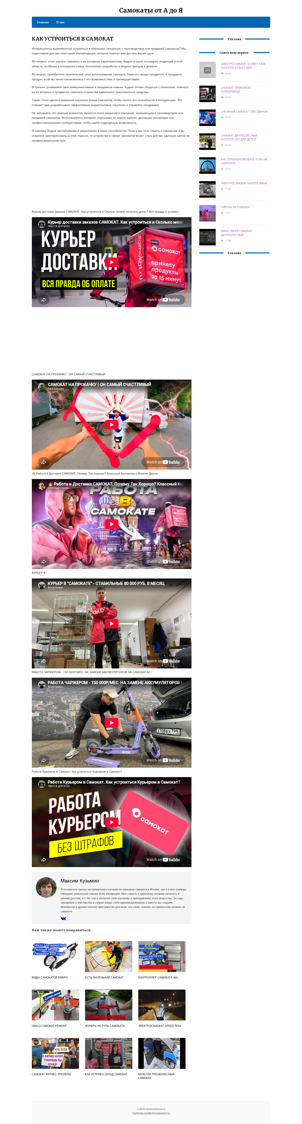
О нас (60, 22)
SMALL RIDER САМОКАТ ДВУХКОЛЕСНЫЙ (236, 233)
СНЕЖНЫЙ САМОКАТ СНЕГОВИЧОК (244, 111)
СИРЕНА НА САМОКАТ (235, 207)
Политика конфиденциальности (151, 1113)
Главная (43, 22)
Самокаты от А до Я (151, 10)
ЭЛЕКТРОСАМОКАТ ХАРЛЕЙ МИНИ (244, 183)
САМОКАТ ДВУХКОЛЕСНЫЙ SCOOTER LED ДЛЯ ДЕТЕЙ (239, 137)
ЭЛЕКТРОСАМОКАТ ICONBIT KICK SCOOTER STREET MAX (243, 66)
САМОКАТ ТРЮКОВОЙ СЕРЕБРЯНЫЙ (235, 89)
